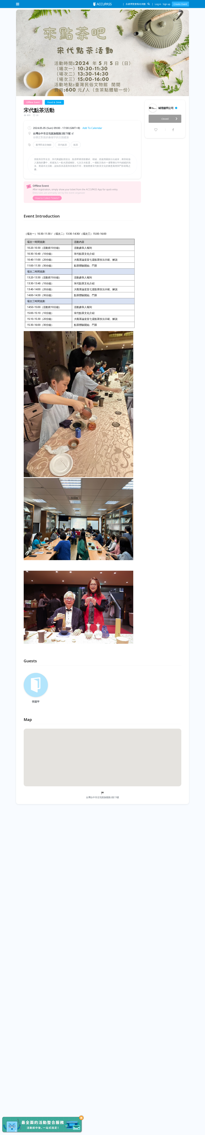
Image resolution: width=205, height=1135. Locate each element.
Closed (164, 118)
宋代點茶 (62, 144)
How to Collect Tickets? (47, 198)
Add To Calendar (92, 128)
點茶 (76, 144)
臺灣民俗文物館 (43, 144)
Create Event (180, 4)
